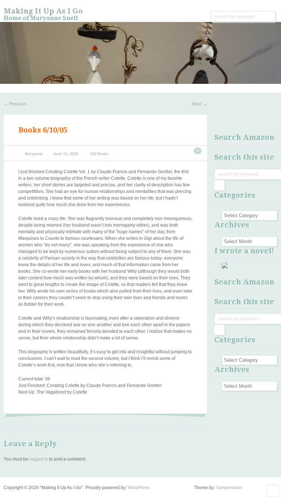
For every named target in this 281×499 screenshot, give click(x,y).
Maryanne (34, 154)
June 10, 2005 (65, 154)
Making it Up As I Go (43, 11)
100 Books (99, 154)
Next (199, 104)
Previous (15, 104)
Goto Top (272, 490)
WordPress (139, 487)
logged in (38, 459)
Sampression (229, 487)
